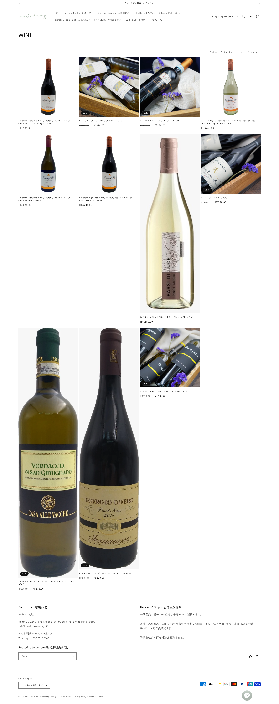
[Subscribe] (72, 656)
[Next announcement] (259, 3)
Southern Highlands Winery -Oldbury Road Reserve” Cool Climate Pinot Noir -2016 (106, 199)
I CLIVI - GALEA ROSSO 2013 (214, 197)
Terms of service (96, 696)
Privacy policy (80, 696)
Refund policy (65, 696)
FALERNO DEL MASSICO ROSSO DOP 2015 (159, 121)
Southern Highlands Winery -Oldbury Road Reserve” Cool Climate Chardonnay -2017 (45, 199)
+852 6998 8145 (40, 638)
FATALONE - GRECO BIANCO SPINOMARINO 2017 (101, 121)
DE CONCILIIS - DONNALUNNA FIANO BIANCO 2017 (163, 391)
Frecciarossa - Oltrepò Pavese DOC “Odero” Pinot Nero (105, 573)
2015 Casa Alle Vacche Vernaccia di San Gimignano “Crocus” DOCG (47, 583)
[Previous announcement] (19, 3)
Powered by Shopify (48, 696)
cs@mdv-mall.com (42, 633)
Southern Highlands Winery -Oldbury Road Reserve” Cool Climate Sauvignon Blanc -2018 (228, 122)
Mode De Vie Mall (32, 696)
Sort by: (213, 52)
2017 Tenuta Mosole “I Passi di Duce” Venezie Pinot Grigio (167, 317)
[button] (78, 13)
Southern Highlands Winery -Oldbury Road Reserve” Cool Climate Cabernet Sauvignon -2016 (45, 122)
